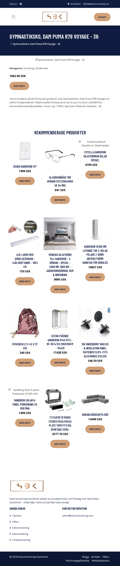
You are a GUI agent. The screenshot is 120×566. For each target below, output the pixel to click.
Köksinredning (20, 534)
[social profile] (21, 4)
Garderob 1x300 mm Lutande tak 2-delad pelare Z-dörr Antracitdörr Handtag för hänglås (95, 254)
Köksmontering (20, 527)
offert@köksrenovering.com (96, 3)
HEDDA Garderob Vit (25, 166)
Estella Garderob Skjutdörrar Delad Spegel (95, 156)
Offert (102, 17)
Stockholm (76, 3)
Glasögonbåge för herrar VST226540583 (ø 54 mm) (60, 181)
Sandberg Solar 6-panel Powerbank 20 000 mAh (25, 404)
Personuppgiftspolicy (77, 560)
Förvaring (29, 68)
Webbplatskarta (100, 560)
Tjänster (17, 515)
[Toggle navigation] (13, 17)
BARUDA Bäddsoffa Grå (95, 414)
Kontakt (95, 556)
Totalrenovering (21, 539)
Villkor (105, 556)
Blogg (85, 556)
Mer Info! (19, 85)
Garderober (41, 68)
